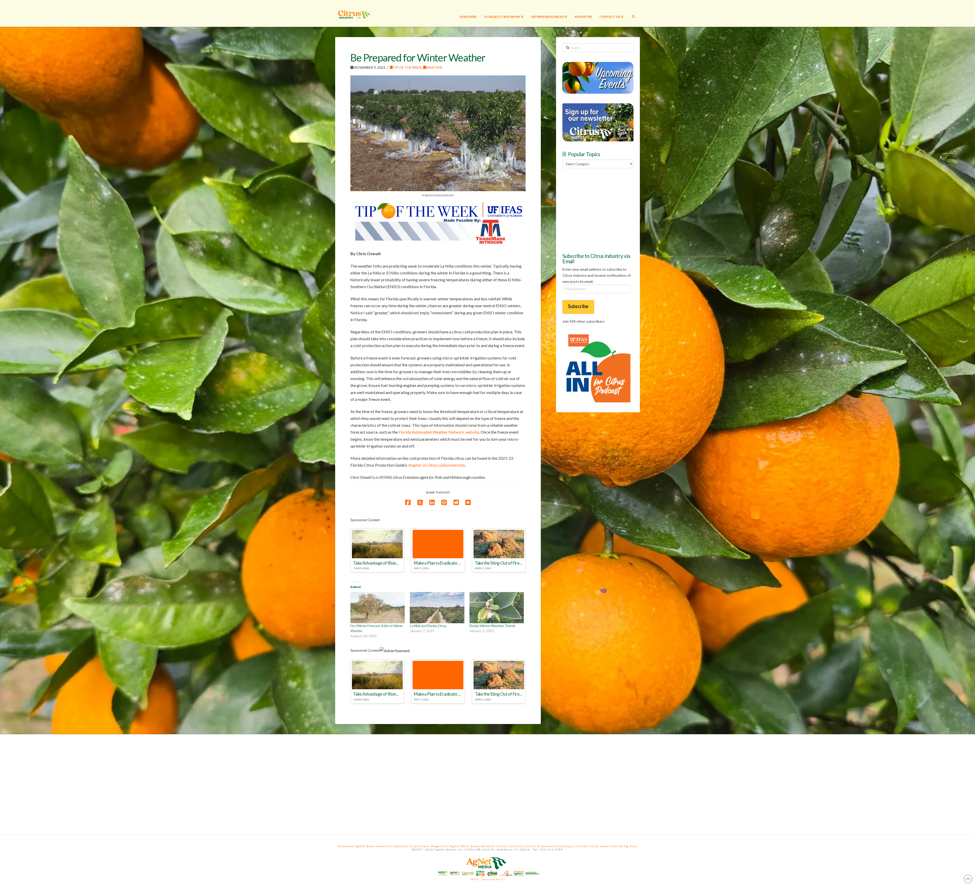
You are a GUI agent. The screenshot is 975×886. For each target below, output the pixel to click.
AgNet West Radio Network (472, 846)
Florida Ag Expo (624, 846)
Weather (434, 67)
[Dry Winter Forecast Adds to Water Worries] (377, 607)
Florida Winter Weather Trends (492, 626)
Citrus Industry (510, 846)
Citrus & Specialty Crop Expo (550, 846)
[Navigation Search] (633, 13)
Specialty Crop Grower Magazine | (422, 846)
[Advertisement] (600, 209)
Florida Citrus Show (592, 846)
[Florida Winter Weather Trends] (496, 607)
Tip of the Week (407, 67)
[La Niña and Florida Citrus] (437, 607)
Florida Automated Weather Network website (439, 432)
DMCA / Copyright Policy (487, 879)
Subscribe (578, 306)
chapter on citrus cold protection (436, 465)
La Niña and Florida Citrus (428, 626)
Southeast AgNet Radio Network (364, 846)
